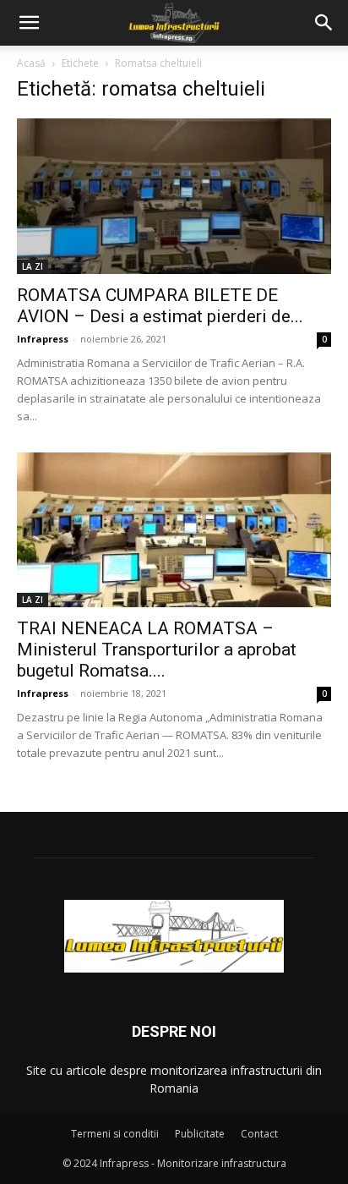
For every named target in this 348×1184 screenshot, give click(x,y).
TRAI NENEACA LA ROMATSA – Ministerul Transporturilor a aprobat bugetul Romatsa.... (156, 649)
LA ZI (32, 266)
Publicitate (200, 1133)
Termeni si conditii (115, 1133)
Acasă (31, 63)
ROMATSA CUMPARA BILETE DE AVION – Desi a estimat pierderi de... (160, 305)
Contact (259, 1133)
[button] (29, 23)
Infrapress (42, 338)
